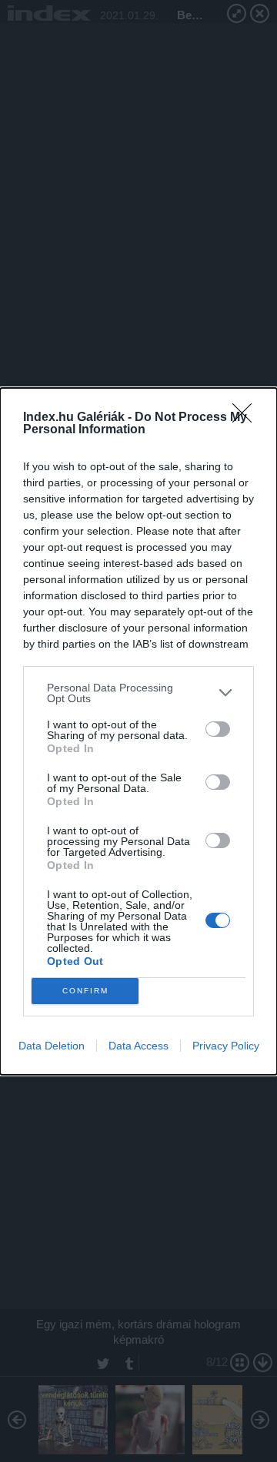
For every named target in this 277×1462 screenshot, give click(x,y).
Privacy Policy (225, 1045)
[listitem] (138, 693)
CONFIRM (85, 990)
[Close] (247, 418)
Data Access (138, 1045)
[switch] (217, 729)
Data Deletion (51, 1045)
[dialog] (138, 731)
